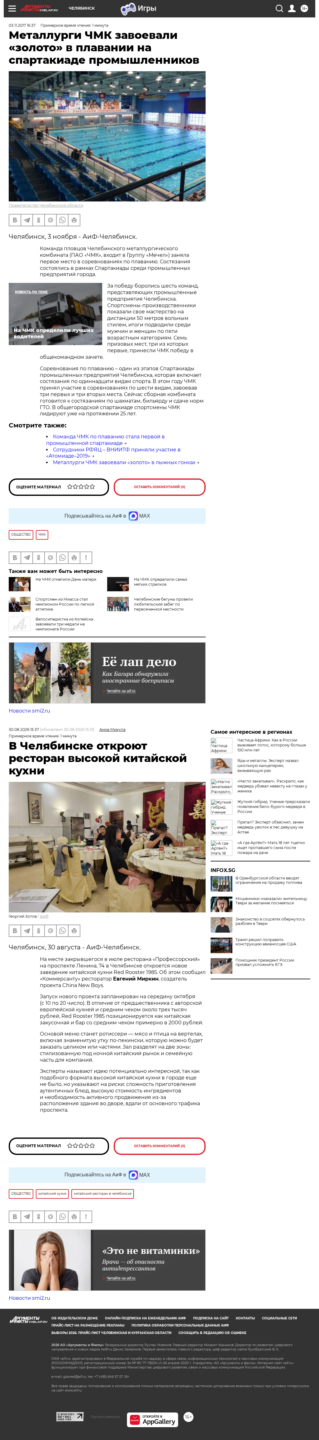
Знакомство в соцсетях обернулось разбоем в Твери (270, 921)
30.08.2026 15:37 (24, 729)
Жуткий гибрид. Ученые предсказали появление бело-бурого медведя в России (273, 806)
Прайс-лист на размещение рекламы (87, 1325)
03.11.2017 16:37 (22, 25)
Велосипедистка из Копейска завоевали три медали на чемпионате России (64, 624)
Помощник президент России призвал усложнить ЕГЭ (265, 962)
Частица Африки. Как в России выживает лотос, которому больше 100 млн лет (271, 745)
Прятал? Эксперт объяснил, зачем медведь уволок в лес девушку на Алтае (270, 827)
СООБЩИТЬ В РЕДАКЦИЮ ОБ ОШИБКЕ (212, 1333)
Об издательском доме (74, 1318)
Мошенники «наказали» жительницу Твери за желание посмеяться (271, 901)
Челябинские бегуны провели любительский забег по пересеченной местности (163, 604)
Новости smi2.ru (29, 711)
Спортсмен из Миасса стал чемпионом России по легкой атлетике (65, 604)
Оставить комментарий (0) (159, 487)
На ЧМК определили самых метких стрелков (160, 582)
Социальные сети (279, 1318)
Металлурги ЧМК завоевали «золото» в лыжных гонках (124, 462)
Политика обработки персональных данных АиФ (180, 1325)
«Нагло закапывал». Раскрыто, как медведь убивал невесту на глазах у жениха (272, 786)
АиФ (44, 916)
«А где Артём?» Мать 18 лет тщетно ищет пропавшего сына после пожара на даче (271, 847)
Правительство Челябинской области (46, 205)
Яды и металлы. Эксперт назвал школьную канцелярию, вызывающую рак (268, 765)
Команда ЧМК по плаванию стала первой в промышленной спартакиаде (105, 440)
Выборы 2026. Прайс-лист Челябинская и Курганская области (111, 1333)
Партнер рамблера (105, 1417)
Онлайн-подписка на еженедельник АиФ (145, 1318)
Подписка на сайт (211, 1318)
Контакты (245, 1318)
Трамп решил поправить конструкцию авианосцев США (266, 942)
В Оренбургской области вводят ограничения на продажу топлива (269, 880)
